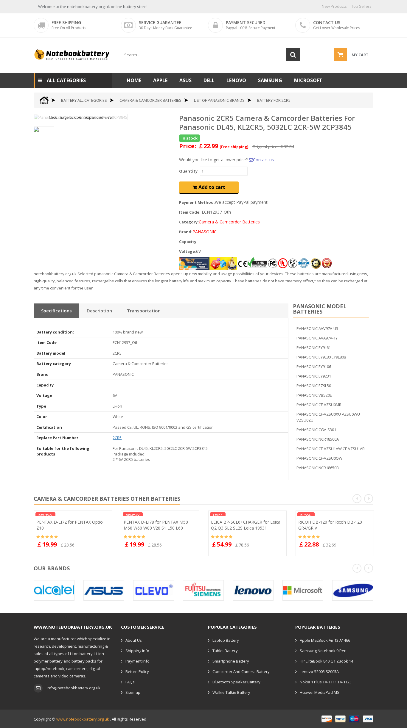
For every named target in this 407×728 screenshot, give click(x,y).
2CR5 (117, 437)
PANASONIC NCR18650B (317, 467)
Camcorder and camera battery (241, 671)
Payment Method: (197, 202)
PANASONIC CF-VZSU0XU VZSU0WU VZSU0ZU (328, 417)
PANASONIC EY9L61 (313, 347)
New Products (334, 6)
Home (134, 80)
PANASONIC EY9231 (313, 376)
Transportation (144, 311)
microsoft (308, 80)
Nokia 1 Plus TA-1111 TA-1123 (326, 682)
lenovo (236, 80)
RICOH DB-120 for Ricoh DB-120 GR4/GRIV (330, 525)
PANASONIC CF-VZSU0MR (318, 404)
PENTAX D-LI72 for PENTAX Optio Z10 (69, 525)
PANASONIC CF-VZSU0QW (319, 458)
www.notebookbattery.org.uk (82, 719)
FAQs (130, 682)
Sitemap (132, 692)
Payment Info (137, 661)
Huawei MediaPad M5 (319, 692)
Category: (189, 222)
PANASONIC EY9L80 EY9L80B (321, 357)
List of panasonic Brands (219, 100)
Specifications (56, 311)
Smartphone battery (230, 661)
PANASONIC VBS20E (314, 395)
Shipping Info (137, 650)
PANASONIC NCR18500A (317, 439)
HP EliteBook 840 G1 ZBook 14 (326, 661)
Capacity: (188, 241)
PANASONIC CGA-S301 (316, 429)
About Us (133, 640)
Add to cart (211, 187)
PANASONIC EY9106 (313, 366)
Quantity (188, 171)
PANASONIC (204, 231)
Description (99, 311)
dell (209, 80)
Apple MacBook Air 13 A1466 (325, 640)
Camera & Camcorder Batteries (150, 100)
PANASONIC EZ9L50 (313, 385)
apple (160, 80)
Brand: (185, 231)
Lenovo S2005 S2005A (319, 671)
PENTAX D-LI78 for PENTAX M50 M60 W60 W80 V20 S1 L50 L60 (156, 525)
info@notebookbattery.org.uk (73, 688)
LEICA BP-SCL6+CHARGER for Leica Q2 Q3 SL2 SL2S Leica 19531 (245, 525)
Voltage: (187, 251)
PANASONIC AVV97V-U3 (317, 328)
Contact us (263, 159)
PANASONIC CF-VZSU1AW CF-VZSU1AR (330, 448)
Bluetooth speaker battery (236, 682)
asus (185, 80)
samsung (270, 80)
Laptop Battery (225, 640)
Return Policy (137, 671)
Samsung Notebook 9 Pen (323, 650)
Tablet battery (225, 650)
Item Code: (190, 212)
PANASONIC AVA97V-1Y (317, 338)
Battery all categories (84, 100)
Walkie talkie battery (231, 692)
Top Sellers (361, 6)
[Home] (44, 100)
